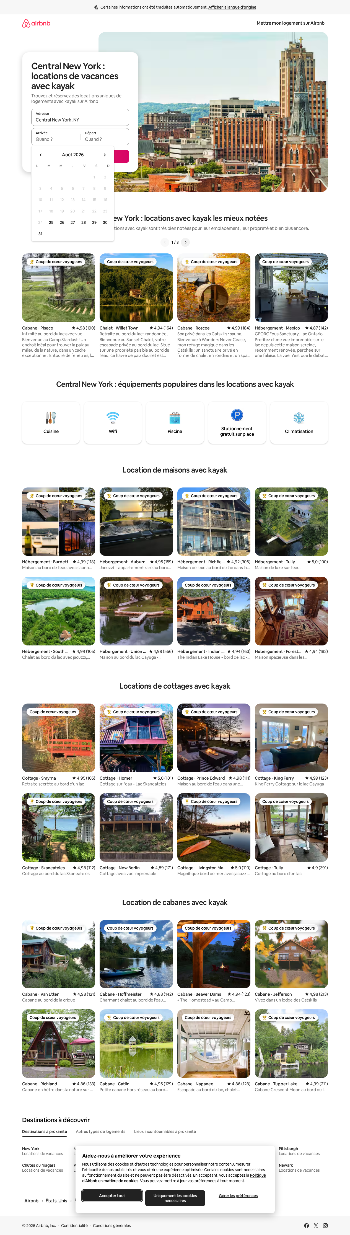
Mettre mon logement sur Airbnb (291, 23)
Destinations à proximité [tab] (44, 1131)
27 (73, 222)
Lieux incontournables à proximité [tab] (165, 1131)
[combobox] (80, 119)
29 (94, 222)
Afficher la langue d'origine (232, 7)
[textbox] (56, 139)
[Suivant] (185, 242)
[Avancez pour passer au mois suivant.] (104, 155)
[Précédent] (164, 242)
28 (83, 222)
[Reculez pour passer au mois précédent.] (41, 155)
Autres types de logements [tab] (100, 1131)
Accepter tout (112, 1195)
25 (51, 222)
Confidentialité (74, 1225)
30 (105, 222)
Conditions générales (112, 1225)
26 (62, 222)
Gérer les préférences (238, 1195)
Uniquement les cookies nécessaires (175, 1198)
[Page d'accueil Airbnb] (36, 23)
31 (40, 233)
